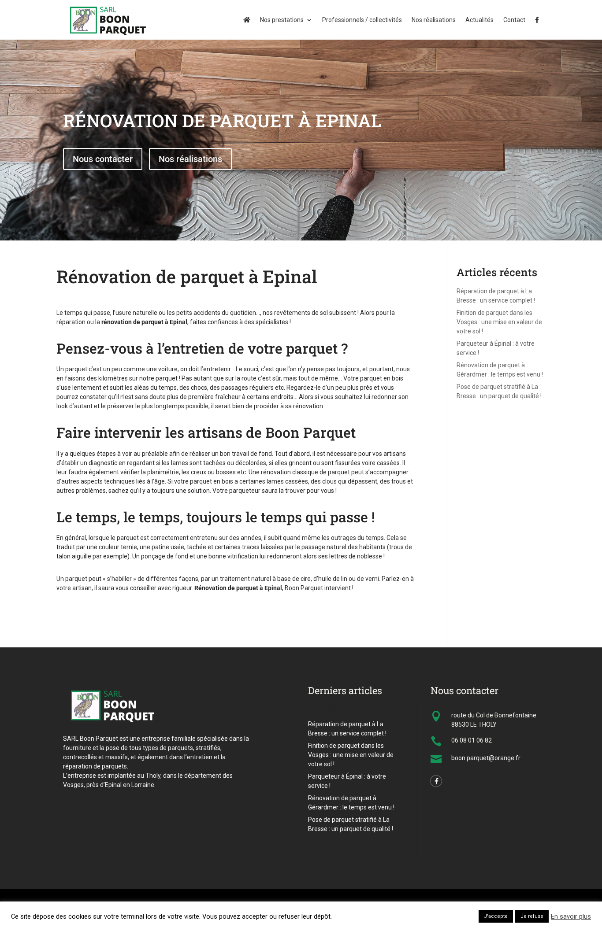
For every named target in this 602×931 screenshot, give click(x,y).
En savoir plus (571, 916)
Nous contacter (103, 159)
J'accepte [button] (496, 916)
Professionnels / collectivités (362, 19)
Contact (514, 19)
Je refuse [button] (531, 916)
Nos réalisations (434, 19)
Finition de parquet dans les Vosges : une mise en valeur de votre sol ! (499, 322)
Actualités (479, 19)
